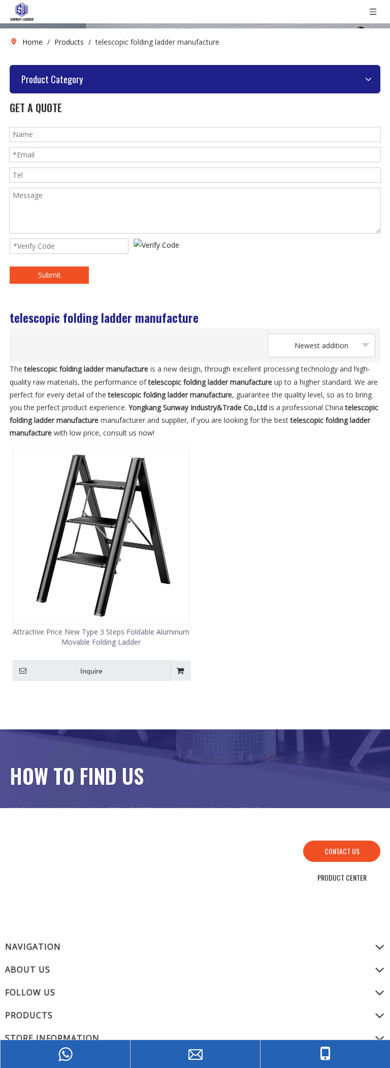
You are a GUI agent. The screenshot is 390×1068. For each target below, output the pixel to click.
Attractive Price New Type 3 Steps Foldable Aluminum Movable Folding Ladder (101, 637)
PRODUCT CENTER (342, 877)
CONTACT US (342, 851)
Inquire (91, 671)
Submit (49, 275)
